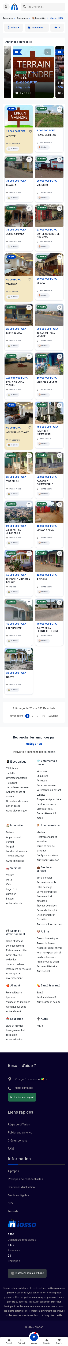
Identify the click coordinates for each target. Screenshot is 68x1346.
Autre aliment (13, 1011)
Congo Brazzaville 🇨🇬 (30, 1079)
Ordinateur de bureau (17, 801)
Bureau (10, 842)
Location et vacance (17, 851)
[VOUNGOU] (49, 167)
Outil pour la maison (47, 855)
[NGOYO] (19, 659)
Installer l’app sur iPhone (29, 1273)
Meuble (41, 832)
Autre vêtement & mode (46, 816)
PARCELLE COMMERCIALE (45, 483)
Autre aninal (43, 971)
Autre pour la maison (48, 860)
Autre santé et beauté (49, 1002)
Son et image (13, 806)
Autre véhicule (14, 903)
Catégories (22, 18)
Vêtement (42, 771)
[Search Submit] (24, 7)
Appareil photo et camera (15, 794)
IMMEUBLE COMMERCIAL (44, 433)
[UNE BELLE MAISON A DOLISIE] (19, 561)
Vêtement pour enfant (49, 790)
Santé (40, 992)
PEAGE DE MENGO (46, 135)
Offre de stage (44, 887)
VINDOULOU (12, 481)
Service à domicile (46, 882)
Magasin (10, 846)
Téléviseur (12, 783)
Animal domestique (47, 938)
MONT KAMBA (14, 333)
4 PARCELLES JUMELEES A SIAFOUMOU (13, 532)
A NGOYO (42, 579)
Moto (9, 880)
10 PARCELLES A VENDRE (46, 335)
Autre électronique (16, 811)
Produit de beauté (46, 997)
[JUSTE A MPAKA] (19, 215)
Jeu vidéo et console (17, 787)
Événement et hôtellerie (44, 899)
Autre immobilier (15, 861)
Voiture (10, 875)
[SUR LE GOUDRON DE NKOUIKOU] (49, 215)
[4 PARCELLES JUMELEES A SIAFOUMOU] (19, 512)
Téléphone (12, 768)
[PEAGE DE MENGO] (49, 116)
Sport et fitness (14, 941)
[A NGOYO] (49, 561)
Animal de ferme (46, 943)
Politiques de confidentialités (25, 1179)
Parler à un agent (23, 1097)
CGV (10, 1203)
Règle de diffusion (19, 1124)
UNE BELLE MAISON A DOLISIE (18, 581)
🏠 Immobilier (39, 18)
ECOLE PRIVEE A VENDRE (15, 384)
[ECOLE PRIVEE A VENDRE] (19, 364)
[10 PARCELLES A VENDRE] (49, 315)
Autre (40, 1026)
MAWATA (11, 185)
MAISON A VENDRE (47, 382)
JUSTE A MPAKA (15, 234)
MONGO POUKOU (46, 530)
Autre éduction (14, 1039)
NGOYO (10, 677)
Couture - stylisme (46, 804)
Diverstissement (15, 946)
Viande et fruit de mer (18, 1002)
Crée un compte (17, 1141)
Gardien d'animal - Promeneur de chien (48, 959)
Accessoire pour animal (49, 948)
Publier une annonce (20, 1133)
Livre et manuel (14, 1026)
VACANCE (11, 284)
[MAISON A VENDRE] (49, 364)
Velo (8, 884)
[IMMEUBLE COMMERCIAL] (49, 413)
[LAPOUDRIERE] (19, 610)
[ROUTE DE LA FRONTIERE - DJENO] (49, 610)
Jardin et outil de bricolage (46, 848)
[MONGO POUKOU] (49, 512)
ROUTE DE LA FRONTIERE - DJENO (48, 630)
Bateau (10, 899)
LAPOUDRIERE (14, 628)
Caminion (11, 894)
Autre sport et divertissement (14, 976)
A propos (13, 1171)
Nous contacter (24, 1088)
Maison (10, 832)
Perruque (42, 780)
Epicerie (10, 997)
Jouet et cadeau (15, 964)
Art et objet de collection (14, 957)
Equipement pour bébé (49, 799)
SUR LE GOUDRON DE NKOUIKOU (48, 236)
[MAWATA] (19, 167)
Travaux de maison (47, 906)
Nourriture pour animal (49, 952)
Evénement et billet (16, 950)
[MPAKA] (49, 264)
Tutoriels (13, 1211)
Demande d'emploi (47, 910)
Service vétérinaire (47, 966)
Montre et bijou (45, 809)
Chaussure (42, 776)
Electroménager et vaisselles (47, 839)
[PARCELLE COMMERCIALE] (49, 463)
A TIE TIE (11, 136)
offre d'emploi (44, 878)
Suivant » (53, 716)
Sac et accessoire (46, 785)
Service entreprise (47, 892)
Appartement (13, 837)
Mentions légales (18, 1195)
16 (43, 716)
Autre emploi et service (49, 924)
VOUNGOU (42, 185)
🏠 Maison (13, 148)
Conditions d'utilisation (21, 1187)
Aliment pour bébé (16, 1007)
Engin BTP (11, 889)
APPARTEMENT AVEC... (18, 432)
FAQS (11, 1149)
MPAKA (41, 283)
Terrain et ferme (15, 856)
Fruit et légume (14, 992)
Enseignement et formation (46, 917)
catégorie (49, 752)
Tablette (10, 773)
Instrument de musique (18, 969)
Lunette (41, 795)
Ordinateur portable (16, 778)
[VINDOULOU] (19, 463)
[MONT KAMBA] (19, 315)
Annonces (8, 18)
